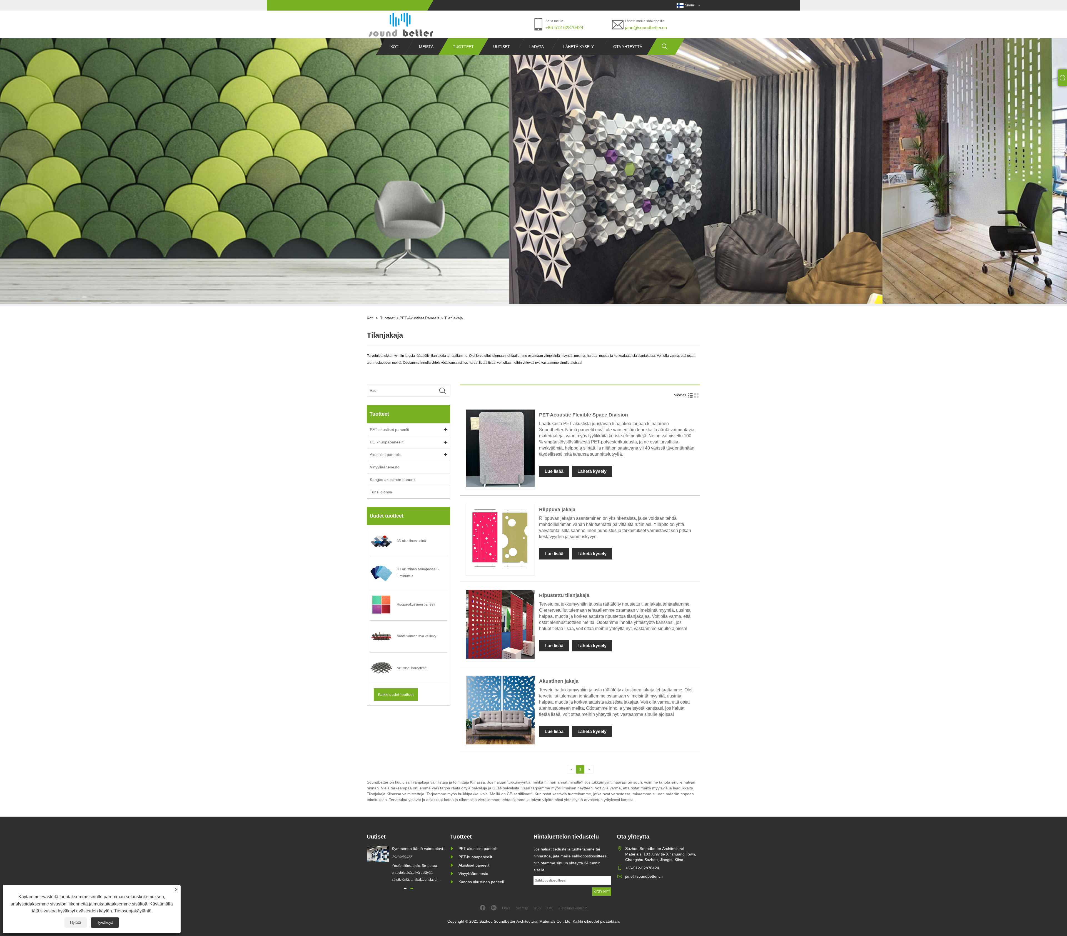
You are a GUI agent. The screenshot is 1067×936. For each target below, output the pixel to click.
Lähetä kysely (578, 46)
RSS (537, 908)
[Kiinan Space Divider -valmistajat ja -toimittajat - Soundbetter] (400, 24)
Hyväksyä (104, 922)
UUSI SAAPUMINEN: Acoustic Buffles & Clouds (418, 848)
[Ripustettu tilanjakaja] (500, 657)
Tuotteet (463, 46)
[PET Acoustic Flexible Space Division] (500, 486)
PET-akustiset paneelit (419, 318)
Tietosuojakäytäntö (132, 911)
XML (549, 908)
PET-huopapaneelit (386, 442)
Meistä (426, 46)
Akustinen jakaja (559, 681)
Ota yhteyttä (627, 46)
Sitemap (522, 908)
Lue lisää (554, 471)
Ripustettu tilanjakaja (564, 595)
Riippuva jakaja (557, 509)
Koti (395, 46)
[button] (405, 888)
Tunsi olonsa (381, 492)
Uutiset (501, 46)
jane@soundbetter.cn (646, 27)
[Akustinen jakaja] (500, 743)
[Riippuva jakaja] (500, 572)
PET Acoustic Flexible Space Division (583, 415)
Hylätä (75, 922)
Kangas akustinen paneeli (392, 479)
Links (506, 908)
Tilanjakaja (453, 318)
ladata (536, 46)
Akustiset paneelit (385, 454)
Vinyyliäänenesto (385, 467)
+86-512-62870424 (564, 27)
